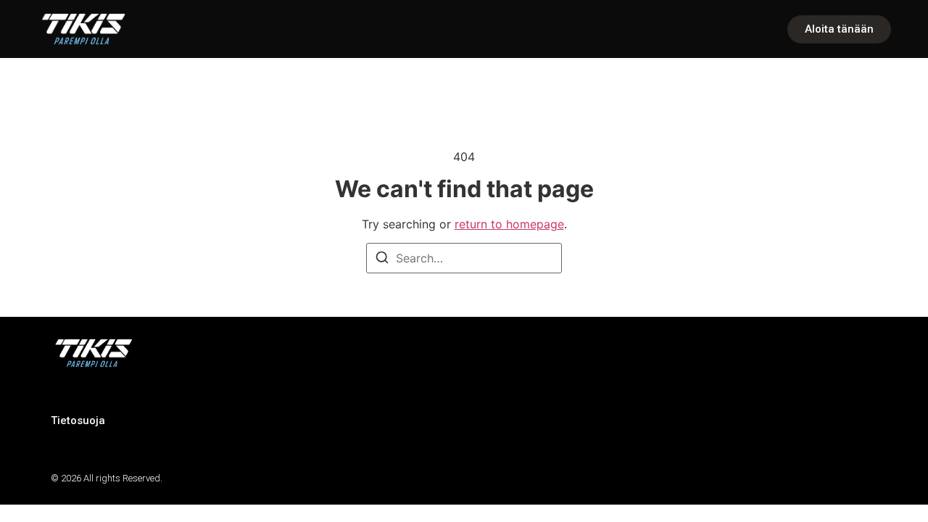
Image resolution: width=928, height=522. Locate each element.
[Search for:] (464, 258)
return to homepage (509, 224)
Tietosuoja (78, 420)
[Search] (382, 259)
